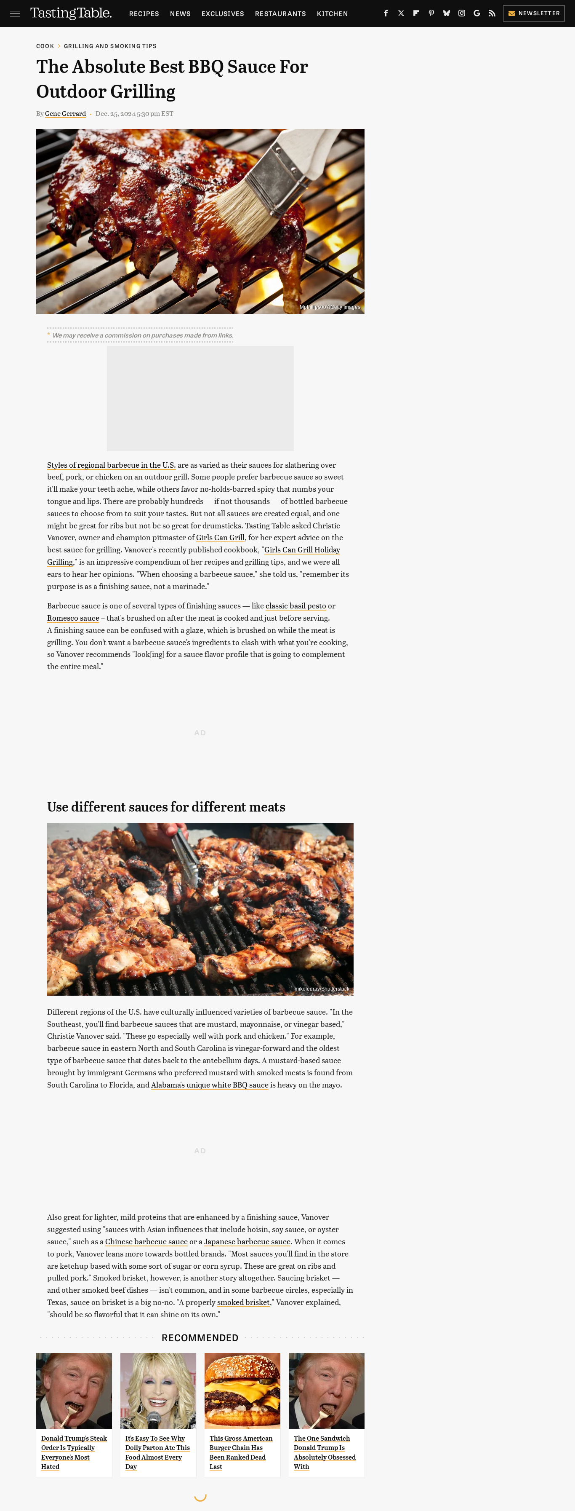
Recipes (144, 13)
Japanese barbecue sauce (247, 1241)
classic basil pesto (296, 605)
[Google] (477, 15)
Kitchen (332, 13)
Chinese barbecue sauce (146, 1241)
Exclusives (223, 13)
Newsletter (539, 13)
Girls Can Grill (220, 537)
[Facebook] (386, 15)
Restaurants (280, 13)
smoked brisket (243, 1302)
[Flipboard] (416, 15)
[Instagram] (462, 15)
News (180, 13)
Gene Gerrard (65, 113)
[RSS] (492, 15)
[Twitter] (401, 15)
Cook (45, 45)
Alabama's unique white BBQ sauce (210, 1084)
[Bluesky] (446, 15)
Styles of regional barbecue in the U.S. (111, 464)
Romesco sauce (73, 617)
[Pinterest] (431, 15)
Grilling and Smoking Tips (110, 45)
